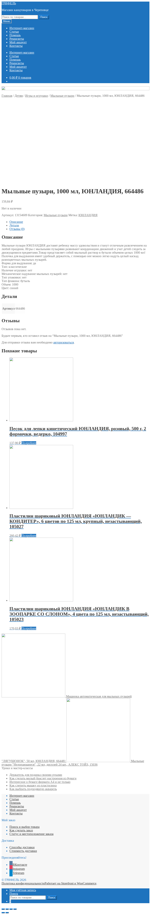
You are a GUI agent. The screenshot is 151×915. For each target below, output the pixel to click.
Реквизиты (16, 38)
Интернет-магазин (21, 28)
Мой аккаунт (18, 42)
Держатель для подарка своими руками (35, 774)
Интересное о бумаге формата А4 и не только (39, 782)
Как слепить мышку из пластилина (33, 785)
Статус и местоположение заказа (31, 834)
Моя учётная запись (22, 890)
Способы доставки (22, 847)
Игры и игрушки (36, 95)
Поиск (43, 17)
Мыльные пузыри (62, 95)
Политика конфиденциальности (23, 883)
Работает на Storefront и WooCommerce (70, 883)
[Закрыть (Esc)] (3, 909)
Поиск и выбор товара (24, 826)
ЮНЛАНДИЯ (88, 215)
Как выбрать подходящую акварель (33, 789)
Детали (14, 225)
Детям (19, 95)
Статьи (14, 31)
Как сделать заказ (21, 830)
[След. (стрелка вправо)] (7, 912)
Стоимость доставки (23, 851)
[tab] (79, 222)
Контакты (16, 45)
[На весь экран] (11, 909)
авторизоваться (63, 342)
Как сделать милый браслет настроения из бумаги (42, 778)
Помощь (15, 35)
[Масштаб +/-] (15, 909)
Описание (16, 221)
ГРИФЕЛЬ (9, 3)
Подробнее (28, 443)
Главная (7, 95)
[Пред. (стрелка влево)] (3, 912)
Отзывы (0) (17, 229)
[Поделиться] (7, 909)
